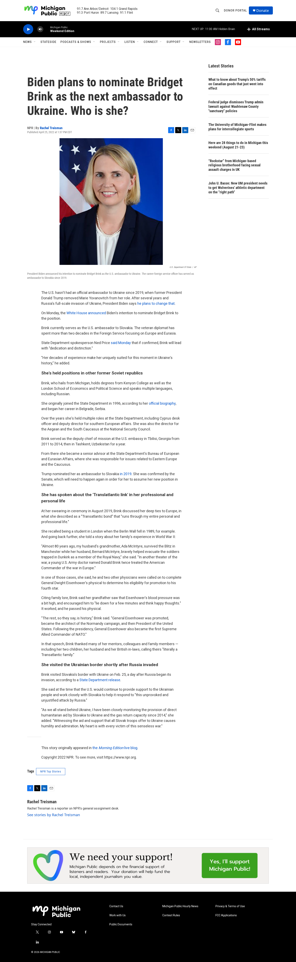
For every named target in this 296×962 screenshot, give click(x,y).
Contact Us (116, 906)
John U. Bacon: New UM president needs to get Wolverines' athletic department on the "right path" (237, 187)
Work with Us (117, 915)
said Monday (121, 343)
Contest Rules (171, 915)
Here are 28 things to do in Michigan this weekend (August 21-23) (238, 145)
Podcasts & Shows (75, 42)
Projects (108, 42)
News (27, 42)
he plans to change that (156, 303)
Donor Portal (235, 10)
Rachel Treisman (51, 128)
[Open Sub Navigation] (34, 42)
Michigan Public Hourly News (180, 906)
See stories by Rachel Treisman (53, 814)
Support (174, 42)
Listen (129, 42)
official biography (162, 403)
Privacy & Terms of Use (230, 906)
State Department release (99, 680)
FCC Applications (226, 915)
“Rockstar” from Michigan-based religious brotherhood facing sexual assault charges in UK (234, 165)
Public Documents (120, 924)
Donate (262, 10)
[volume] (40, 29)
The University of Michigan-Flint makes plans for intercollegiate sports (237, 126)
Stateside (48, 42)
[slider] (46, 29)
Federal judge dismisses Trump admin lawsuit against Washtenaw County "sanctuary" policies (235, 106)
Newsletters (200, 42)
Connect (151, 42)
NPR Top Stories (50, 771)
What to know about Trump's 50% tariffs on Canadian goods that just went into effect (237, 83)
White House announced (86, 313)
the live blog (114, 748)
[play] (28, 29)
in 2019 (125, 474)
